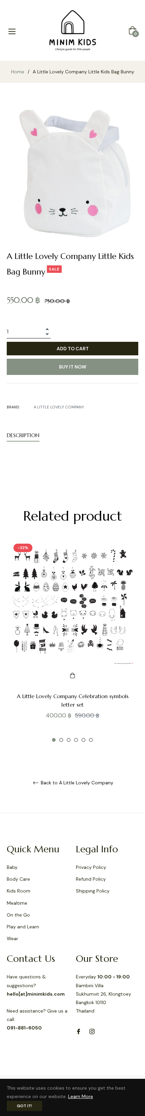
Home (17, 72)
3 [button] (68, 740)
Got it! (24, 1106)
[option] (72, 641)
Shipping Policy (93, 891)
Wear (12, 938)
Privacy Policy (91, 867)
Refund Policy (91, 879)
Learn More (80, 1096)
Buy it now (72, 367)
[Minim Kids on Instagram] (92, 1031)
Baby (12, 867)
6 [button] (91, 740)
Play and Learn (23, 927)
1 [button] (54, 740)
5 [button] (83, 740)
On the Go (18, 915)
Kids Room (18, 891)
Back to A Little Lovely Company (76, 783)
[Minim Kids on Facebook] (78, 1031)
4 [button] (76, 740)
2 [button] (61, 740)
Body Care (18, 879)
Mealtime (17, 903)
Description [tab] (23, 435)
